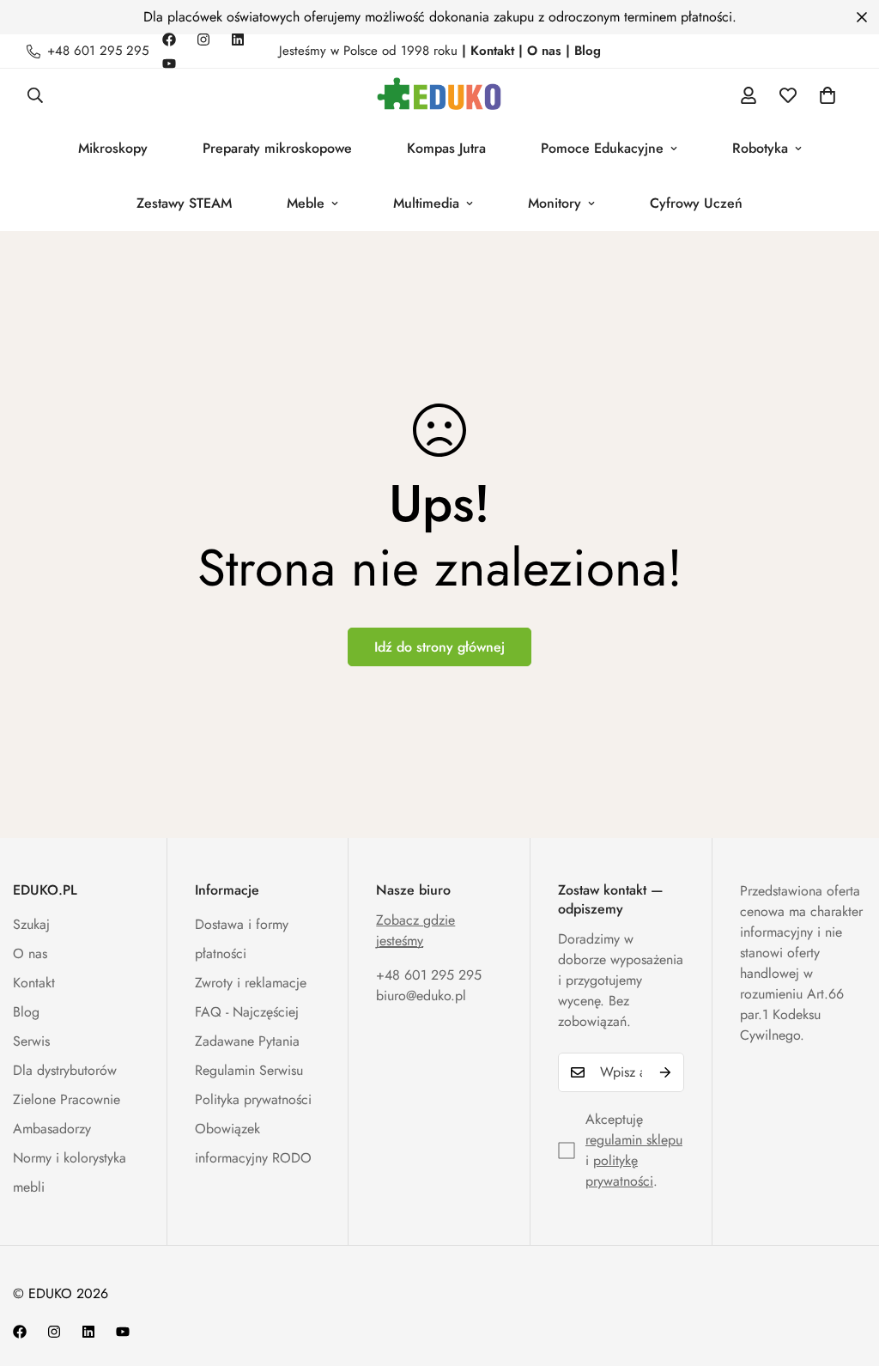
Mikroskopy (113, 148)
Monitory (554, 203)
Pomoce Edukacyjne (602, 148)
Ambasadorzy (52, 1128)
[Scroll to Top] (845, 1272)
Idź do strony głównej (439, 647)
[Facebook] (169, 39)
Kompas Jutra (446, 148)
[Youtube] (169, 63)
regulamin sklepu (633, 1140)
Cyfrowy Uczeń (696, 203)
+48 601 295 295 (429, 975)
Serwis (31, 1041)
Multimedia (426, 203)
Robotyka (760, 148)
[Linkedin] (238, 39)
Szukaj (31, 924)
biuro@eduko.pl (421, 995)
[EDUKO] (439, 95)
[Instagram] (203, 39)
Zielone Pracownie (66, 1099)
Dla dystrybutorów (65, 1070)
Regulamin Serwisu (249, 1070)
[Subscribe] (665, 1072)
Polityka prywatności (253, 1099)
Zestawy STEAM (184, 203)
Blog (26, 1012)
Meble (305, 203)
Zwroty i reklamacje (250, 983)
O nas (30, 953)
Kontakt (34, 983)
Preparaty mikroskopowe (277, 148)
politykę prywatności (619, 1170)
